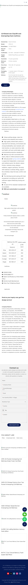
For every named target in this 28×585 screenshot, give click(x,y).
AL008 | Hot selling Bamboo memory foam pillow (12, 530)
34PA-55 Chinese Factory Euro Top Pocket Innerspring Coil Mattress (12, 483)
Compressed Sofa (10, 438)
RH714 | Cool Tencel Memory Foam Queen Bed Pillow (12, 553)
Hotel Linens (19, 438)
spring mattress (17, 159)
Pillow (3, 438)
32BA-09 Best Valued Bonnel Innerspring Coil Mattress (10, 507)
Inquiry (5, 85)
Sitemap (22, 582)
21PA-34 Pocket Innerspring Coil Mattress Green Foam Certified (11, 460)
